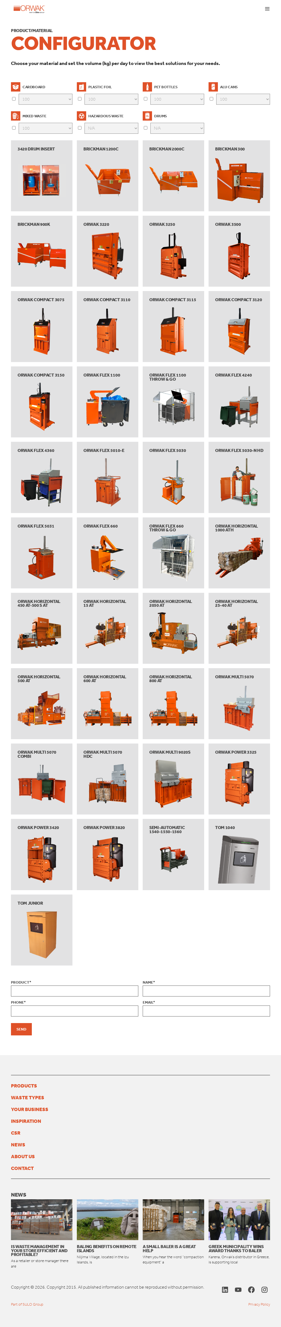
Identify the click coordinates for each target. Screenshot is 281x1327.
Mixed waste (34, 115)
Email (149, 1002)
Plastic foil (100, 86)
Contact (22, 1168)
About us (23, 1156)
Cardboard (34, 86)
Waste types (27, 1097)
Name (149, 982)
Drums (160, 115)
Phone (18, 1002)
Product (21, 982)
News (18, 1144)
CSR (15, 1133)
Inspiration (26, 1121)
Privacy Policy (259, 1304)
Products (24, 1086)
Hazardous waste (105, 115)
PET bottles (166, 86)
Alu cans (229, 86)
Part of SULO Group (27, 1304)
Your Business (29, 1109)
